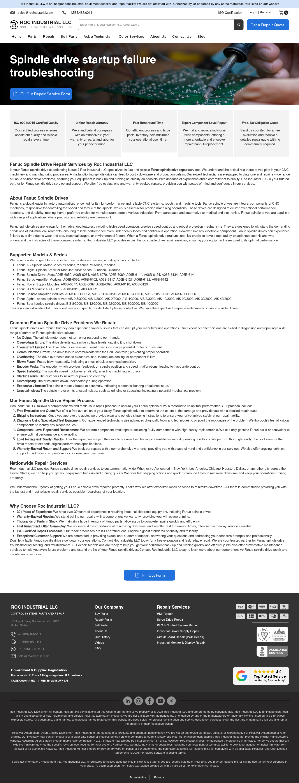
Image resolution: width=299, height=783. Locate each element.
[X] (171, 700)
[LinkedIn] (127, 700)
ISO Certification (230, 12)
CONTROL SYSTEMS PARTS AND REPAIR (38, 613)
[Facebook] (149, 700)
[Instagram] (138, 700)
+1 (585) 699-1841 (29, 641)
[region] (37, 133)
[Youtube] (160, 700)
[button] (131, 36)
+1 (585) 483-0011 (29, 634)
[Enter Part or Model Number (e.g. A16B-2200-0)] (238, 24)
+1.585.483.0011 (80, 12)
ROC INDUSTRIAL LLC (34, 607)
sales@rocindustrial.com (35, 12)
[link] (284, 13)
